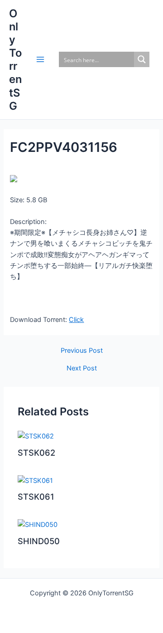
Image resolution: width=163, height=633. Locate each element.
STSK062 (36, 453)
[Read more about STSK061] (35, 480)
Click (76, 320)
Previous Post (82, 350)
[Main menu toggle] (40, 59)
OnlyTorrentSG (15, 59)
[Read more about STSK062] (36, 436)
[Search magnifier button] (141, 59)
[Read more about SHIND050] (38, 524)
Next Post (82, 368)
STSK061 (36, 497)
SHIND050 (39, 541)
